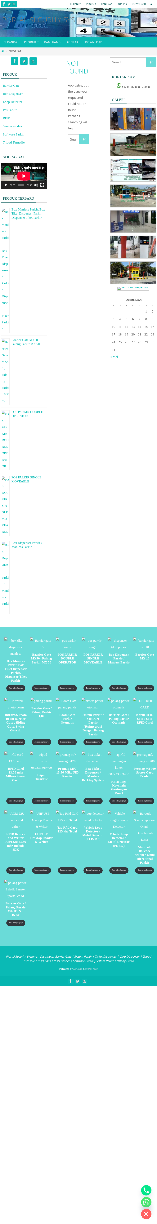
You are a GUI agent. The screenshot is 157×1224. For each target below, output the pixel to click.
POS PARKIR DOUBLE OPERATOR (27, 413)
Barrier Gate (11, 85)
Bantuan (107, 3)
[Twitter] (9, 4)
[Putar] (6, 185)
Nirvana (77, 968)
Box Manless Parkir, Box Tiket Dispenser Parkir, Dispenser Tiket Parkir (28, 212)
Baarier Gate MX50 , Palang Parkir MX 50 (25, 341)
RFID (6, 118)
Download (139, 3)
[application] (24, 176)
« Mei (114, 357)
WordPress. (91, 968)
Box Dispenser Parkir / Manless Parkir (26, 544)
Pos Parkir (10, 110)
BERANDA (75, 3)
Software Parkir (13, 134)
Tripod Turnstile (14, 142)
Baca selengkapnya (16, 688)
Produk (91, 3)
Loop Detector (12, 102)
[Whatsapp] (146, 1202)
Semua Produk (12, 126)
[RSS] (14, 4)
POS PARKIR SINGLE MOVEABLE (26, 478)
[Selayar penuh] (42, 185)
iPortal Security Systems (46, 19)
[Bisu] (36, 185)
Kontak (122, 3)
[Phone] (146, 1190)
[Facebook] (4, 4)
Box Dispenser (13, 93)
